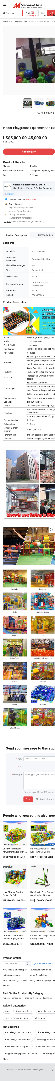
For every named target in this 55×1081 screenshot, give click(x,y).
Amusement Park (44, 21)
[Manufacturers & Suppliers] (27, 5)
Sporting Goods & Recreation (22, 21)
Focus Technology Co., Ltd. (37, 1069)
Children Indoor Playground (17, 1046)
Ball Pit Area (39, 1018)
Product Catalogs (44, 963)
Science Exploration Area (16, 1018)
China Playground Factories (18, 1039)
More (5, 1059)
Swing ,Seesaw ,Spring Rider (42, 980)
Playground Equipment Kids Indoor (21, 1053)
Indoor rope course (11, 975)
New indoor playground (40, 969)
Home (5, 21)
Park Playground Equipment (18, 1032)
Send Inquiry (29, 151)
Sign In (7, 221)
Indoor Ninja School (38, 975)
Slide (7, 1011)
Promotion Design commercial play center (22, 980)
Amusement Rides (24, 1011)
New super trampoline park (15, 969)
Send (28, 799)
